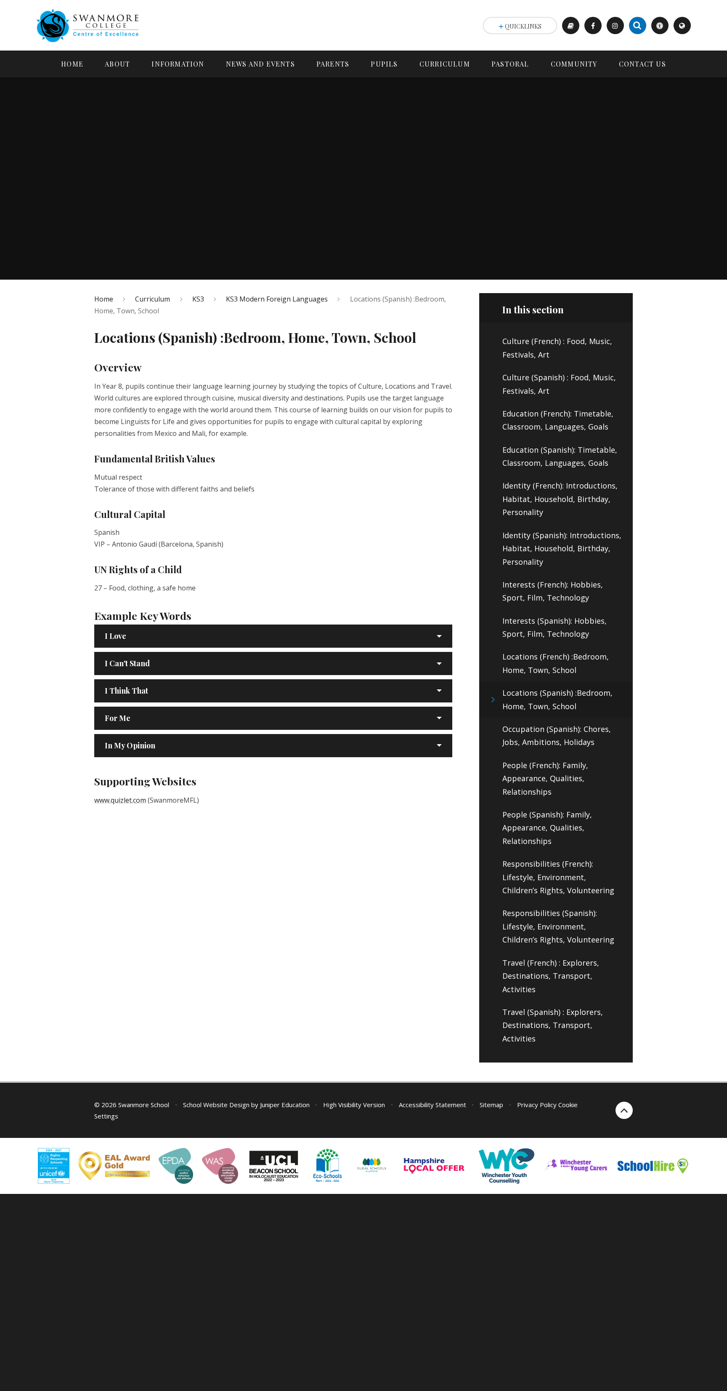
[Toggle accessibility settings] (660, 25)
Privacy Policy (537, 1104)
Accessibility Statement (432, 1104)
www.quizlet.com (120, 800)
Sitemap (491, 1104)
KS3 (198, 299)
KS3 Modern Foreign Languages (277, 299)
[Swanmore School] (90, 25)
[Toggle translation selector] (682, 25)
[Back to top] (624, 1110)
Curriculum (152, 299)
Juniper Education (285, 1104)
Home (103, 299)
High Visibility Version (354, 1104)
